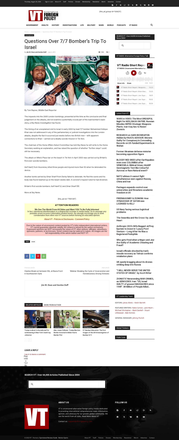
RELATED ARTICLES (33, 305)
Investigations (70, 25)
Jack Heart (148, 308)
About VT (58, 2)
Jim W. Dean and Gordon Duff (36, 52)
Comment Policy (82, 219)
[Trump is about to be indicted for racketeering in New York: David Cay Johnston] (37, 319)
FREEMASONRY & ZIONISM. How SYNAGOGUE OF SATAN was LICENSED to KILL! (132, 201)
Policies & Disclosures (64, 219)
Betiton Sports (63, 438)
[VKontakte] (144, 5)
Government (32, 25)
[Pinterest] (38, 256)
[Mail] (120, 5)
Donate (77, 2)
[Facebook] (116, 5)
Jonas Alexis (128, 302)
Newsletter (96, 2)
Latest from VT (123, 113)
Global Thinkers (123, 328)
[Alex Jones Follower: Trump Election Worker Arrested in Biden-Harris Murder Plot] (67, 319)
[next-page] (29, 339)
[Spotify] (136, 5)
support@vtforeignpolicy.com (80, 421)
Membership (86, 2)
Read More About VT (90, 416)
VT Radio (133, 25)
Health (45, 25)
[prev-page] (26, 339)
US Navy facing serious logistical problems (133, 210)
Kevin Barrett (140, 302)
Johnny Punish (138, 318)
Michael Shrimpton (123, 310)
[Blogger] (112, 5)
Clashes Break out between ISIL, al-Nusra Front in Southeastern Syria (43, 272)
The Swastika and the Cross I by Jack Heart (135, 219)
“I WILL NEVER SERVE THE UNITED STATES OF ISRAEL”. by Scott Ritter (134, 271)
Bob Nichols (130, 313)
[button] (152, 25)
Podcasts (121, 25)
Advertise (111, 2)
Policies (70, 2)
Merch (103, 2)
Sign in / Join (49, 2)
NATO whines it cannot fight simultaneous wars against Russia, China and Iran (134, 179)
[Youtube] (153, 5)
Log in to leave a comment (35, 354)
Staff (64, 2)
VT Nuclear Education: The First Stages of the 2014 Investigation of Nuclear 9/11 (96, 332)
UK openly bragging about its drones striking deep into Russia (134, 263)
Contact (118, 2)
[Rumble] (128, 5)
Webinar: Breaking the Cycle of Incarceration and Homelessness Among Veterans (89, 272)
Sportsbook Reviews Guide (48, 438)
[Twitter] (140, 5)
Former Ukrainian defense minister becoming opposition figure (134, 152)
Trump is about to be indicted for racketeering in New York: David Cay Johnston (37, 332)
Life (82, 25)
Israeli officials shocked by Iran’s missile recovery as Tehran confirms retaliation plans (135, 254)
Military (91, 25)
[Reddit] (124, 5)
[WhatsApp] (43, 256)
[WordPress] (149, 5)
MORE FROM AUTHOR (52, 305)
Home (26, 32)
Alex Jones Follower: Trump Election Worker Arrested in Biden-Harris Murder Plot (67, 332)
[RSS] (132, 5)
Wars (101, 25)
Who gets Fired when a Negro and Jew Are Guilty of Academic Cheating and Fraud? (135, 242)
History (55, 25)
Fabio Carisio (137, 308)
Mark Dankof (137, 310)
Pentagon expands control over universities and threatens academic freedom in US (135, 190)
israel (33, 241)
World (110, 25)
